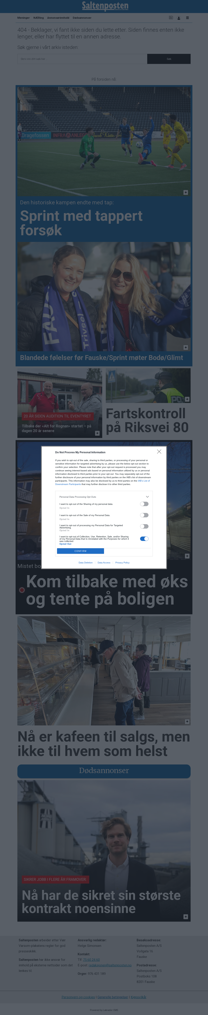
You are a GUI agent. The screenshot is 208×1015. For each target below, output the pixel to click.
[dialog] (104, 507)
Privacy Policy (122, 562)
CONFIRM (81, 551)
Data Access (104, 562)
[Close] (160, 453)
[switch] (144, 504)
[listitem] (104, 496)
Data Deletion (86, 562)
